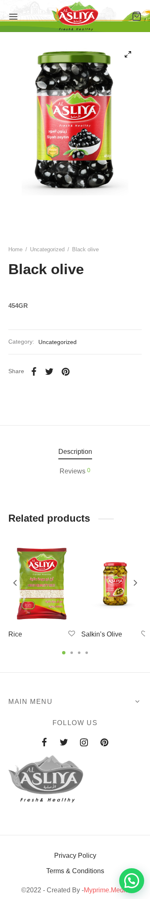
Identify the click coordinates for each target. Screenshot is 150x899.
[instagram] (84, 743)
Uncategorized (47, 249)
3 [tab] (79, 652)
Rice (15, 634)
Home (15, 249)
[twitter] (63, 743)
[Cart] (137, 16)
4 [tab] (86, 652)
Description (75, 451)
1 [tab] (63, 652)
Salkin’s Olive (101, 634)
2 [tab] (71, 652)
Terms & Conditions (75, 870)
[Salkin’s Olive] (114, 584)
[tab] (75, 452)
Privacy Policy (75, 855)
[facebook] (44, 743)
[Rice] (41, 584)
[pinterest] (104, 743)
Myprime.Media (106, 890)
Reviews (75, 471)
